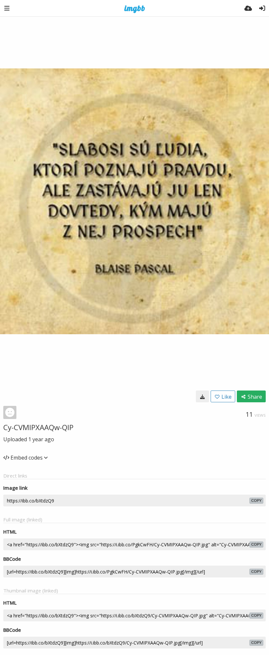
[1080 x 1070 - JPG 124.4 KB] (202, 396)
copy (256, 500)
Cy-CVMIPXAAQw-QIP (38, 427)
